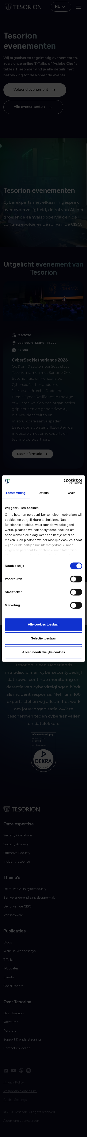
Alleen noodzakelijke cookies (43, 652)
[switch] (76, 579)
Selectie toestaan (43, 638)
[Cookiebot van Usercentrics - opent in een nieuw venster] (63, 481)
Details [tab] (43, 493)
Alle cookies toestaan (43, 624)
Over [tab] (71, 493)
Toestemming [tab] (15, 493)
